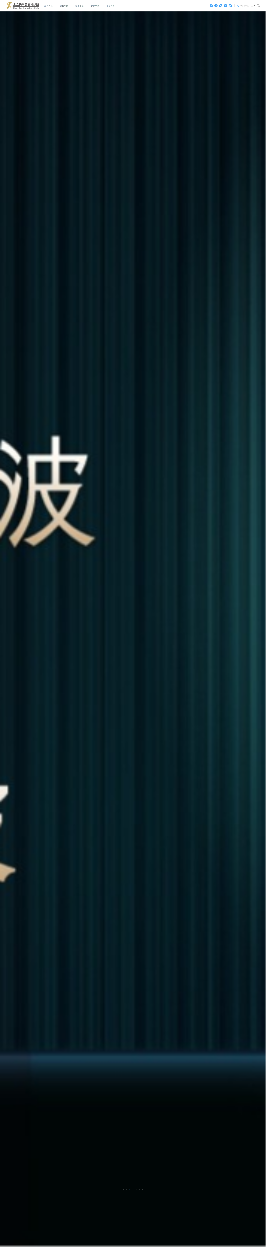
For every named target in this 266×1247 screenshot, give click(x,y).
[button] (123, 1189)
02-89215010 (247, 5)
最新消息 (79, 6)
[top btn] (258, 1239)
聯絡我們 (111, 6)
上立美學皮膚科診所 (22, 5)
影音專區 (95, 6)
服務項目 (64, 6)
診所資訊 (48, 6)
